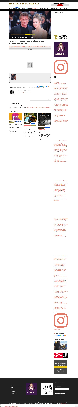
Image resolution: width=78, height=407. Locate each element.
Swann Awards (40, 142)
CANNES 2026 (16, 8)
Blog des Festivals (45, 402)
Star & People (29, 8)
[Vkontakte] (46, 86)
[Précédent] (9, 82)
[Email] (45, 86)
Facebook (46, 0)
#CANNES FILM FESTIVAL (14, 34)
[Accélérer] (31, 49)
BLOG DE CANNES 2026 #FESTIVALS (24, 4)
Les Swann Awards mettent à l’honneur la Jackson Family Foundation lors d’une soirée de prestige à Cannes (44, 137)
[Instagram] (39, 86)
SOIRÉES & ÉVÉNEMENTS (27, 125)
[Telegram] (44, 86)
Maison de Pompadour (29, 136)
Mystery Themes (63, 403)
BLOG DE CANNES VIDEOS (44, 8)
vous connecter (17, 105)
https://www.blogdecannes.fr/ (26, 92)
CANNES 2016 (27, 34)
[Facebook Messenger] (42, 86)
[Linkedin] (41, 86)
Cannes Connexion (53, 8)
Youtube (53, 0)
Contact (56, 0)
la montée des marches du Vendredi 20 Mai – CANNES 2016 (22, 37)
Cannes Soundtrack (66, 0)
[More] (48, 86)
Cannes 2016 (24, 87)
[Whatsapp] (43, 86)
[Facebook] (37, 86)
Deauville (19, 133)
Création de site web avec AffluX (55, 402)
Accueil (10, 8)
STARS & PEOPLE (33, 34)
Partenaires (60, 0)
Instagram (49, 0)
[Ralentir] (28, 49)
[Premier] (9, 78)
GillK (27, 87)
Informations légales (65, 402)
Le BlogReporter (38, 402)
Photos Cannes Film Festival (40, 87)
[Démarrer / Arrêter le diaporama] (30, 49)
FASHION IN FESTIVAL (41, 128)
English (65, 8)
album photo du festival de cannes (17, 87)
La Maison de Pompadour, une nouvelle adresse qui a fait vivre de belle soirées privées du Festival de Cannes (30, 132)
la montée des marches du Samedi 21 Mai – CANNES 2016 (41, 99)
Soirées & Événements (22, 8)
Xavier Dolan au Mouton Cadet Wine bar (17, 98)
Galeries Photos (35, 8)
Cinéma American (14, 133)
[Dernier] (50, 78)
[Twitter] (38, 86)
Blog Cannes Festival (21, 34)
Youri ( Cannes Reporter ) (20, 35)
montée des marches (32, 87)
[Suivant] (50, 82)
